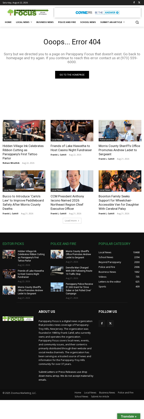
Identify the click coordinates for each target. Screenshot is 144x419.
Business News (11, 139)
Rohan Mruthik (11, 162)
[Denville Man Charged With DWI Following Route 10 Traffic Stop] (57, 270)
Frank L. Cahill (58, 154)
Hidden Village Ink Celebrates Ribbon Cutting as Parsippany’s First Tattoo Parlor (23, 152)
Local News (57, 139)
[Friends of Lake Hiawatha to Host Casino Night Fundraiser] (72, 130)
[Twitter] (139, 3)
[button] (137, 22)
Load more (71, 220)
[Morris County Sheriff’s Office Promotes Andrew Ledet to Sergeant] (120, 130)
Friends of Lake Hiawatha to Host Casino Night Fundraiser (71, 148)
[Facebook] (134, 3)
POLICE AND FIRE (63, 244)
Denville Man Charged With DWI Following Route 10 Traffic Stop (79, 270)
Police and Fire (107, 139)
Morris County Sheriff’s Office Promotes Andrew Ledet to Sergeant (119, 150)
